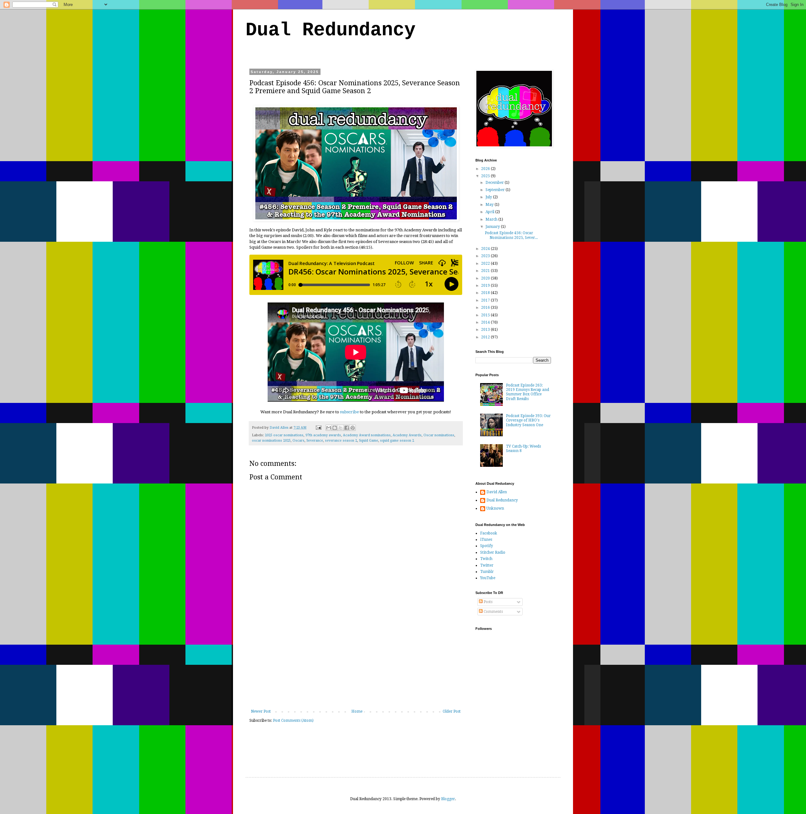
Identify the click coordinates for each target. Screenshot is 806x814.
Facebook (488, 533)
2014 (486, 322)
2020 (486, 278)
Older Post (452, 711)
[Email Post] (318, 428)
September (495, 190)
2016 (486, 307)
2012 (486, 337)
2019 (486, 285)
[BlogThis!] (335, 428)
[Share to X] (341, 428)
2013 (486, 329)
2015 (486, 315)
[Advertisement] (356, 662)
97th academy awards (323, 435)
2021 (486, 271)
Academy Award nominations (367, 435)
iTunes (486, 539)
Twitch (486, 559)
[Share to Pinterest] (352, 428)
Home (356, 711)
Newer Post (261, 711)
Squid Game (368, 440)
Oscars (298, 440)
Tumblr (487, 571)
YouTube (487, 578)
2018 (486, 293)
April (490, 212)
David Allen (496, 492)
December (495, 182)
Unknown (495, 508)
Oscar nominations (438, 435)
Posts (487, 602)
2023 (486, 256)
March (491, 219)
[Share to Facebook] (346, 428)
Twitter (486, 565)
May (490, 204)
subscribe (349, 412)
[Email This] (329, 428)
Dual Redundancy (331, 30)
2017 (486, 300)
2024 (486, 248)
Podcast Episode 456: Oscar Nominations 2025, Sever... (511, 235)
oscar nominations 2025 (271, 440)
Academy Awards (407, 435)
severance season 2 (341, 440)
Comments (493, 611)
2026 (486, 169)
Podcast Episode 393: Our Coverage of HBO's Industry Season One (528, 420)
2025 (486, 176)
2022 (486, 263)
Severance (314, 440)
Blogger (448, 799)
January (493, 226)
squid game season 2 (397, 440)
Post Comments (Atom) (293, 720)
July (489, 197)
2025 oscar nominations (284, 435)
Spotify (486, 546)
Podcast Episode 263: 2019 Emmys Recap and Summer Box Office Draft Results (527, 392)
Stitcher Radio (492, 552)
